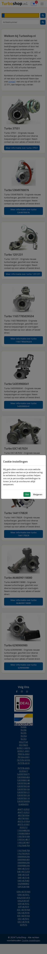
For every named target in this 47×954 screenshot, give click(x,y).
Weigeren (37, 494)
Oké (27, 494)
